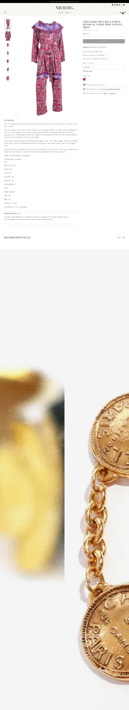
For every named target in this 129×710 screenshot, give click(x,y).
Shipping (86, 47)
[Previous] (38, 1)
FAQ (105, 93)
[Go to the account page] (120, 12)
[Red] (84, 79)
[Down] (7, 81)
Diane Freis (87, 30)
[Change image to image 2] (7, 36)
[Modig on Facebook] (112, 5)
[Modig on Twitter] (121, 5)
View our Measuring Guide (111, 89)
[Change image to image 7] (7, 77)
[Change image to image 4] (7, 53)
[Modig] (64, 7)
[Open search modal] (5, 12)
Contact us (112, 93)
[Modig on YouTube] (124, 5)
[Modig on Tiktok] (119, 5)
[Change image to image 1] (7, 24)
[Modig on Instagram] (115, 5)
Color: (87, 76)
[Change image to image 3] (7, 45)
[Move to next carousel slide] (123, 237)
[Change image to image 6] (7, 69)
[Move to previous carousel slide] (119, 237)
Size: (88, 63)
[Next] (91, 1)
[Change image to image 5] (7, 61)
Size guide (88, 71)
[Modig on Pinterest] (117, 5)
